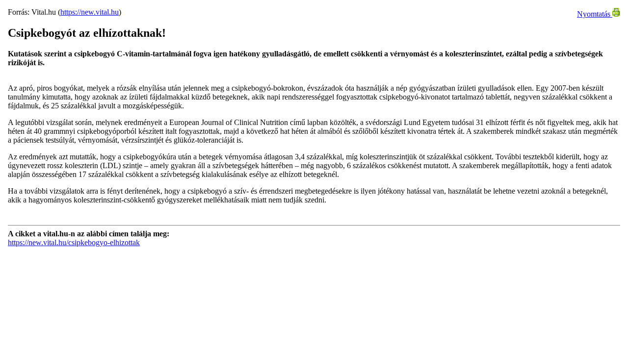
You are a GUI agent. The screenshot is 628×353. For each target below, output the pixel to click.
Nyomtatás (594, 14)
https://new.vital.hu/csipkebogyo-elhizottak (74, 242)
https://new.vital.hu (89, 12)
